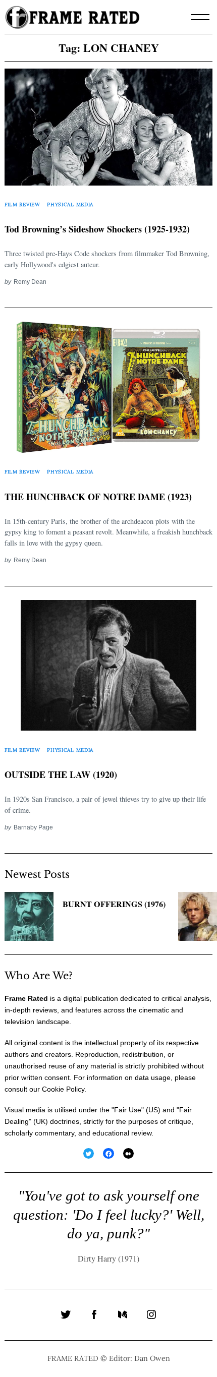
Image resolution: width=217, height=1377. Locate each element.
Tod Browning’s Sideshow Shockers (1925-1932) (97, 228)
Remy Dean (30, 281)
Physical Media (70, 204)
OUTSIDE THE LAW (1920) (61, 774)
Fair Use (127, 1110)
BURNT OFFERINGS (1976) (114, 904)
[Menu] (200, 17)
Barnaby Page (33, 827)
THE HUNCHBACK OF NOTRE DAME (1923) (98, 496)
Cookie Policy (63, 1089)
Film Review (22, 204)
